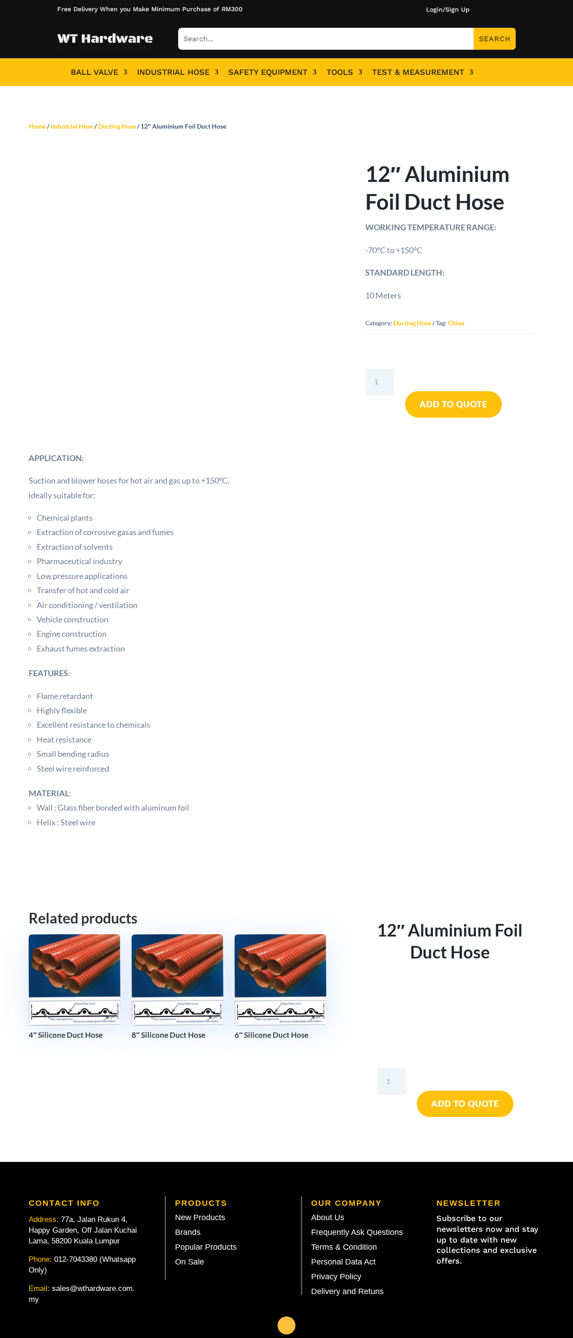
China (456, 323)
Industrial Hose (173, 72)
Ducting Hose (117, 126)
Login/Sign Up (448, 9)
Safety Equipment (268, 72)
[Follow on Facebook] (286, 1325)
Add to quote (453, 404)
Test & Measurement (418, 72)
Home (37, 126)
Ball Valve (94, 72)
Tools (339, 72)
